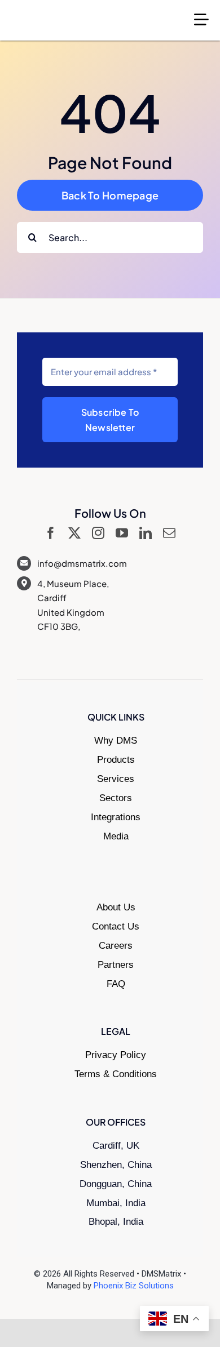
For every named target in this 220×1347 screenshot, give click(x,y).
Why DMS (115, 740)
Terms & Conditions (115, 1074)
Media (116, 836)
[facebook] (51, 533)
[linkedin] (145, 533)
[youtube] (122, 533)
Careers (116, 945)
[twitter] (74, 533)
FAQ (116, 984)
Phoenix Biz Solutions (134, 1286)
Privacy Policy (115, 1055)
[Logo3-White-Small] (62, 15)
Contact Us (115, 926)
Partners (116, 964)
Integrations (115, 817)
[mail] (169, 533)
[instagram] (98, 533)
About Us (115, 907)
